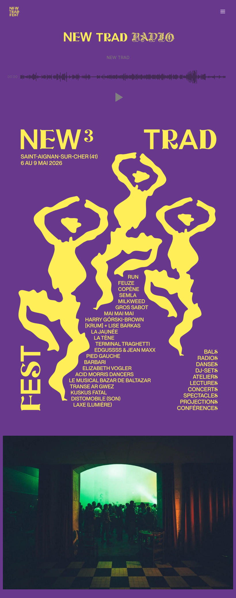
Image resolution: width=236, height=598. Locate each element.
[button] (118, 97)
